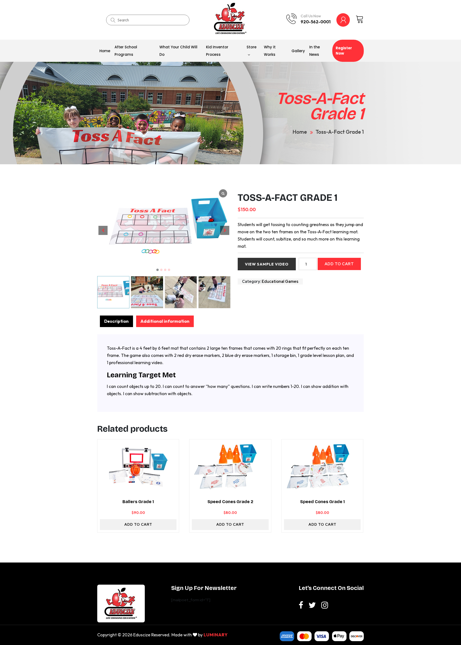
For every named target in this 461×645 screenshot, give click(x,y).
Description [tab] (116, 321)
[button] (157, 270)
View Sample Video (267, 264)
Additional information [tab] (164, 321)
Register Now (344, 50)
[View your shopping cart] (360, 19)
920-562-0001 (316, 22)
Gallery (298, 50)
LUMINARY (216, 635)
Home (104, 50)
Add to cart (339, 263)
